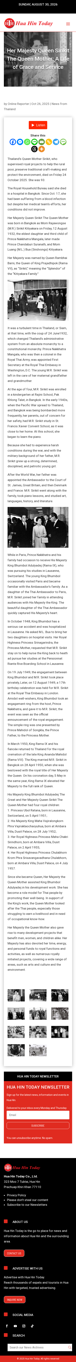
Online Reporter (18, 104)
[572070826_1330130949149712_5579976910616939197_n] (38, 1014)
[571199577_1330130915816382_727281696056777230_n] (38, 996)
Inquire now (14, 1299)
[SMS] (63, 142)
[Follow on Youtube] (15, 1326)
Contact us (14, 1253)
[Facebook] (13, 142)
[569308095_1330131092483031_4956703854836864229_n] (16, 1051)
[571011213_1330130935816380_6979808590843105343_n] (60, 996)
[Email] (41, 142)
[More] (41, 149)
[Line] (34, 142)
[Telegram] (56, 142)
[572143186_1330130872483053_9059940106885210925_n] (16, 996)
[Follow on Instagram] (24, 1326)
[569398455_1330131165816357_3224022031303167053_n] (38, 1051)
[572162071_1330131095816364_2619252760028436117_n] (38, 1033)
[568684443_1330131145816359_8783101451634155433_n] (60, 1014)
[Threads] (34, 149)
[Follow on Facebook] (7, 1326)
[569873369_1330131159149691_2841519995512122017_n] (16, 1033)
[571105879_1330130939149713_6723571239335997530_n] (16, 1014)
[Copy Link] (49, 142)
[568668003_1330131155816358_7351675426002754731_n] (60, 1033)
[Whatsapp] (27, 142)
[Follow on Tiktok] (32, 1326)
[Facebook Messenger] (20, 142)
